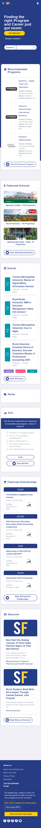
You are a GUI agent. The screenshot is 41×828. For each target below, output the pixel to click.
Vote (20, 457)
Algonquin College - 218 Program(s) (20, 205)
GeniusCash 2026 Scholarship (19, 578)
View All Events (15, 378)
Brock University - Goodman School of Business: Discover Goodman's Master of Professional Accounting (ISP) (23, 352)
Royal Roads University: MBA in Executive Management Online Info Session (22, 305)
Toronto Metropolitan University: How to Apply (23, 328)
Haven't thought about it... (19, 441)
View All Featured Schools (19, 252)
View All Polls (20, 463)
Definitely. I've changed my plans (21, 433)
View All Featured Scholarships (18, 597)
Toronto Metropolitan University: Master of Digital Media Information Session (23, 282)
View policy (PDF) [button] (13, 807)
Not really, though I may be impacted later (19, 445)
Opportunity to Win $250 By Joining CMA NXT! (18, 552)
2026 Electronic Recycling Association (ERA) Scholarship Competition (19, 524)
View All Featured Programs (20, 164)
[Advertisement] (20, 745)
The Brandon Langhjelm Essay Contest (19, 495)
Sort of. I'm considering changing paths (18, 437)
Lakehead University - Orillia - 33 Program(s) (20, 243)
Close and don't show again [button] (21, 814)
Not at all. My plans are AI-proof (21, 449)
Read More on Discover (18, 720)
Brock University (13, 710)
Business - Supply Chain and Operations (27, 84)
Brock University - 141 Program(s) (20, 224)
